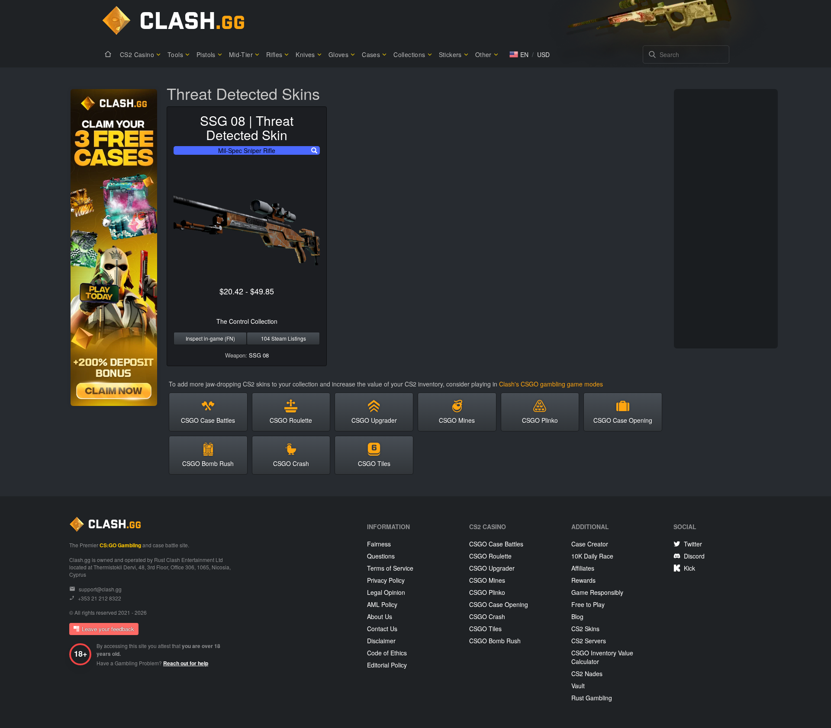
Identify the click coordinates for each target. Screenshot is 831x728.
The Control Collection (246, 321)
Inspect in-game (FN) (210, 338)
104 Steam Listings (283, 338)
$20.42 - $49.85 (246, 291)
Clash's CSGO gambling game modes (551, 384)
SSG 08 (259, 355)
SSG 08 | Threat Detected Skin (246, 127)
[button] (518, 54)
